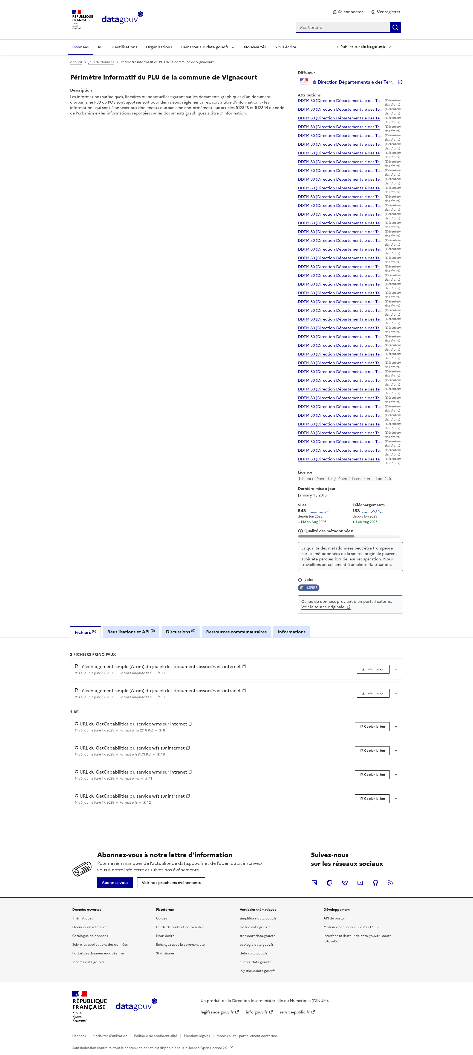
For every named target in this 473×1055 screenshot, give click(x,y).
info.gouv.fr (257, 1012)
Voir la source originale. (323, 607)
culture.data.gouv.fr (255, 962)
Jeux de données (101, 62)
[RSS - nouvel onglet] (390, 882)
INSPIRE (310, 587)
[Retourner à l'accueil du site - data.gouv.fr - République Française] (136, 1006)
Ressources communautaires (236, 631)
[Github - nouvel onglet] (375, 882)
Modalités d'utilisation (110, 1035)
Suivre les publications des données (100, 944)
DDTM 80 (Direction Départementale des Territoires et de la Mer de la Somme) (340, 101)
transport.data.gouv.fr (257, 935)
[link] (348, 12)
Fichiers (85, 632)
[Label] (300, 580)
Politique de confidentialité (155, 1035)
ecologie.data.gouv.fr (256, 944)
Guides (161, 918)
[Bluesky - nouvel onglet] (344, 882)
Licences (79, 1035)
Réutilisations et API (131, 631)
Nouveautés (255, 47)
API (100, 47)
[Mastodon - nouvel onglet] (329, 882)
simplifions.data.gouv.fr (258, 918)
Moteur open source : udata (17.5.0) (351, 927)
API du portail (334, 918)
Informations (291, 631)
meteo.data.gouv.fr (255, 927)
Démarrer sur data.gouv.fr (205, 47)
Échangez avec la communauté (180, 944)
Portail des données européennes (98, 953)
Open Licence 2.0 (214, 1047)
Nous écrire (285, 47)
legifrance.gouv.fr (217, 1012)
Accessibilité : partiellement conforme (247, 1035)
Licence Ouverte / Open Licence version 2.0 (345, 479)
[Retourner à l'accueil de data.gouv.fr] (122, 19)
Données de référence (90, 927)
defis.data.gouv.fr (253, 953)
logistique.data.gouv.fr (257, 970)
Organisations (159, 47)
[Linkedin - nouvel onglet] (314, 882)
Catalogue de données (90, 935)
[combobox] (348, 27)
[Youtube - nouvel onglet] (360, 882)
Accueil (76, 62)
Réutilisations (124, 47)
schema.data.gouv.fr (88, 962)
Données (80, 47)
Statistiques (165, 953)
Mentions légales (197, 1035)
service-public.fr (295, 1012)
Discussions (180, 631)
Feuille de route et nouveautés (179, 927)
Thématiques (82, 918)
